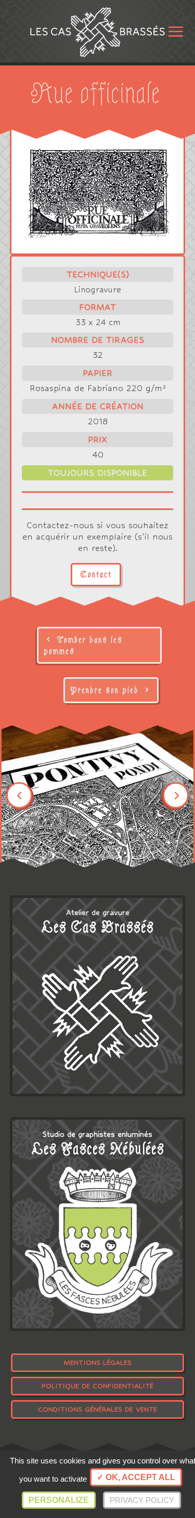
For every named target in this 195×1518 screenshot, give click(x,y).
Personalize (59, 1500)
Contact (96, 574)
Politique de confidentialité (97, 1386)
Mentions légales (97, 1362)
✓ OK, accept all (136, 1477)
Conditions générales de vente (97, 1409)
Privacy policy (142, 1500)
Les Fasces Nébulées (97, 1149)
